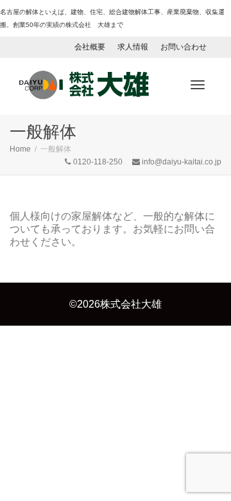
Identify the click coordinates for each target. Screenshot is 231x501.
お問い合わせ (183, 46)
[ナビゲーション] (198, 85)
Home (20, 149)
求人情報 (132, 46)
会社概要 (89, 46)
